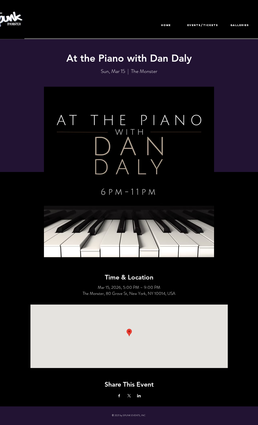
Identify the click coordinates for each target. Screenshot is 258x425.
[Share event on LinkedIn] (139, 395)
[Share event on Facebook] (119, 395)
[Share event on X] (129, 395)
